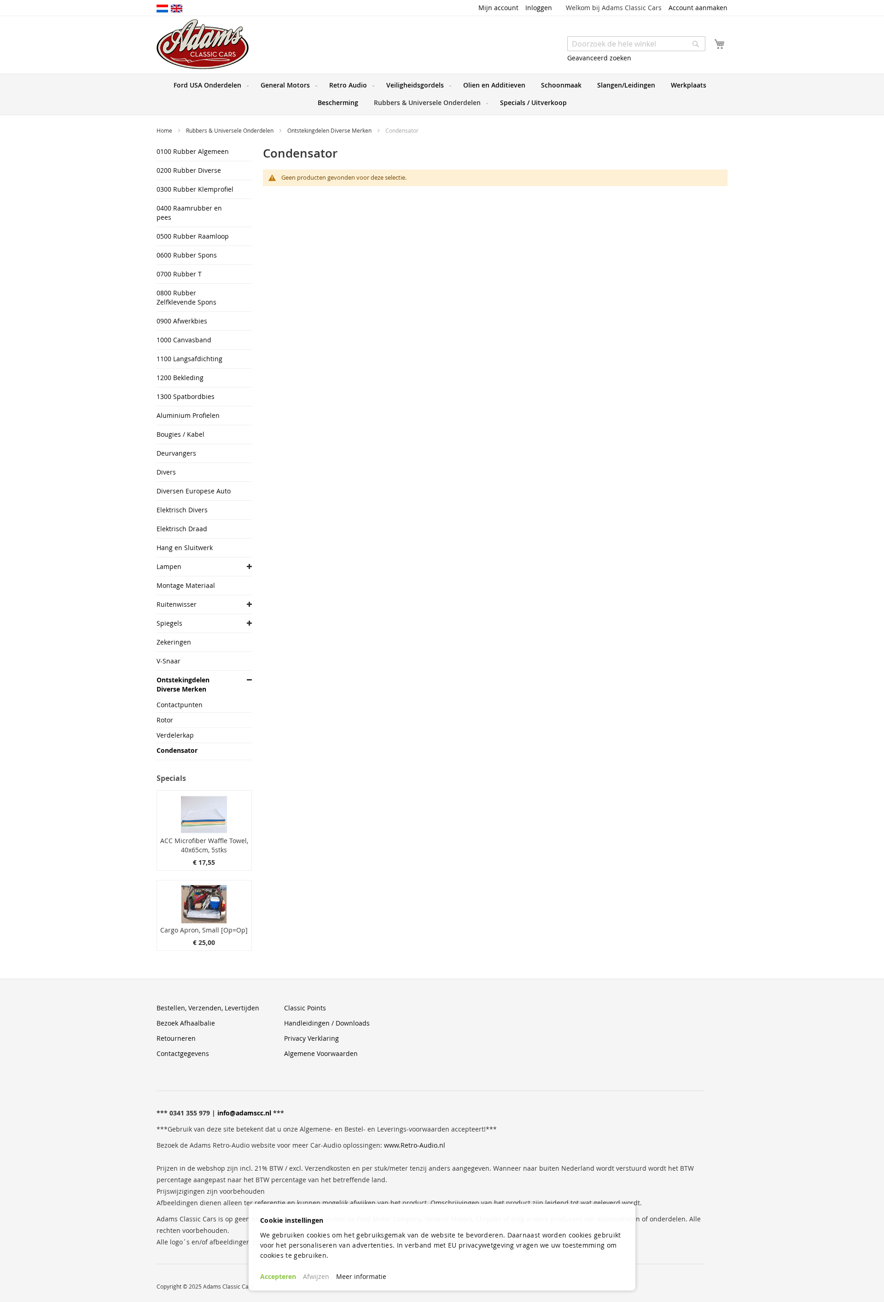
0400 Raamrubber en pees (189, 213)
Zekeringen (174, 642)
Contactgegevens (183, 1053)
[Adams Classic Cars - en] (176, 7)
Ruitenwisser (177, 604)
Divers (166, 472)
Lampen (169, 566)
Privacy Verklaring (311, 1038)
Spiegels (169, 623)
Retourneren (176, 1038)
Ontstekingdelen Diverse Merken (330, 130)
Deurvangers (176, 453)
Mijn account (498, 7)
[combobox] (636, 43)
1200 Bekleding (180, 377)
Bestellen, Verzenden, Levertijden (208, 1007)
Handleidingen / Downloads (327, 1023)
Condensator (177, 750)
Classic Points (305, 1007)
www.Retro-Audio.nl (414, 1145)
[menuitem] (209, 85)
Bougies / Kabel (180, 434)
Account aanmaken (698, 7)
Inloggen (538, 7)
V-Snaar (168, 661)
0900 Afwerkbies (182, 321)
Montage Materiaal (186, 585)
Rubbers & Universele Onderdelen (230, 130)
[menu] (442, 94)
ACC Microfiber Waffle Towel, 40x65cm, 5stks (204, 845)
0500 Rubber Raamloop (193, 236)
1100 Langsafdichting (189, 358)
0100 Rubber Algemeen (193, 151)
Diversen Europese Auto (194, 491)
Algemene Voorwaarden (321, 1053)
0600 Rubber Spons (187, 255)
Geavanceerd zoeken (599, 57)
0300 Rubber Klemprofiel (195, 189)
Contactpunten (180, 704)
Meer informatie (361, 1276)
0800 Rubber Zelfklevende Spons (186, 297)
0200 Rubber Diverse (189, 170)
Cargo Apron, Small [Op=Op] (204, 930)
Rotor (165, 720)
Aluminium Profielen (188, 415)
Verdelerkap (175, 735)
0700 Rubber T (179, 274)
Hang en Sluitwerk (185, 547)
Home (165, 130)
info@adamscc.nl (244, 1112)
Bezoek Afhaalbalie (186, 1023)
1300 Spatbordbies (186, 396)
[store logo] (203, 44)
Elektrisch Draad (182, 528)
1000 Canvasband (184, 339)
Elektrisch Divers (182, 509)
